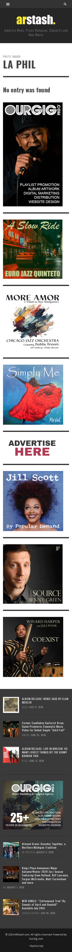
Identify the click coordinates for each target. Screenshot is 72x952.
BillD (25, 707)
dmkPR (25, 735)
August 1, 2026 (15, 887)
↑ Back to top (36, 945)
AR (4, 887)
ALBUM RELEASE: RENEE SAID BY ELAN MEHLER (45, 700)
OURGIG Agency (30, 912)
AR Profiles (28, 852)
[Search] (8, 4)
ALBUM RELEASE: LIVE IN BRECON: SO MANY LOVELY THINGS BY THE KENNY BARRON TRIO (45, 752)
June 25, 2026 (38, 735)
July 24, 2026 (48, 912)
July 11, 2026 (36, 707)
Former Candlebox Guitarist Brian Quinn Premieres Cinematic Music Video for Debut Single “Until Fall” (43, 726)
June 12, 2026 (36, 760)
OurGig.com (36, 938)
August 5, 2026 (45, 852)
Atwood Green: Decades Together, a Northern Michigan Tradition (44, 845)
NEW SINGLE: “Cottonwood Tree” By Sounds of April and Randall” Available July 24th (43, 904)
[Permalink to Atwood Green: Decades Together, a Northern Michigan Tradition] (11, 849)
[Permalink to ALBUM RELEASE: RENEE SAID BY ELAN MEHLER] (11, 705)
